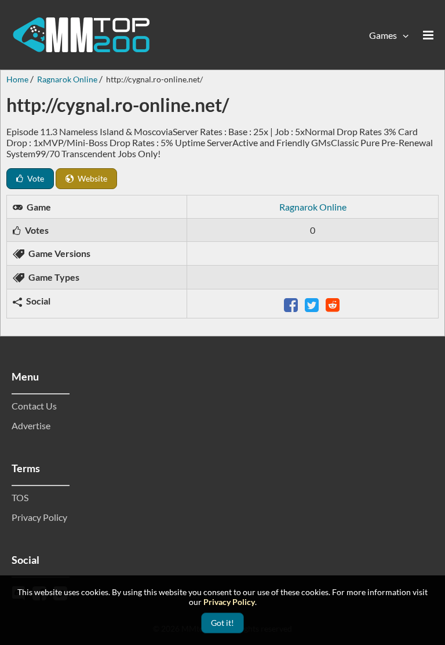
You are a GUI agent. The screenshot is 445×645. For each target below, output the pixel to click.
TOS (20, 497)
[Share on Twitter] (313, 303)
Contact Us (34, 405)
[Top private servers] (81, 34)
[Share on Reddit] (334, 303)
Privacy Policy (39, 517)
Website (91, 178)
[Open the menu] (428, 35)
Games (383, 35)
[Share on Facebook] (292, 303)
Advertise (31, 425)
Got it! (222, 623)
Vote (34, 178)
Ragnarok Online (312, 206)
